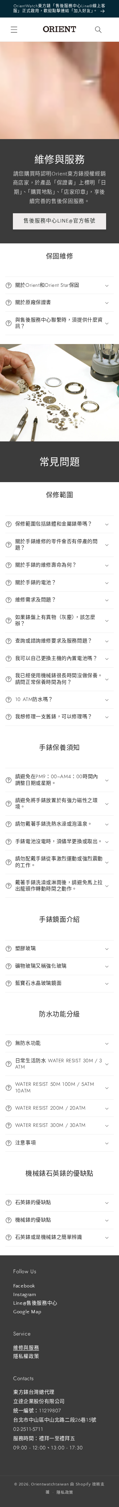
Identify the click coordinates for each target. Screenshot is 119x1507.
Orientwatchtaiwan (50, 1484)
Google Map (27, 1312)
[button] (13, 29)
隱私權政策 (26, 1356)
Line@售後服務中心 (35, 1303)
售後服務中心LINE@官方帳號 (59, 221)
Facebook (24, 1286)
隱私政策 (65, 1492)
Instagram (24, 1294)
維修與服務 (26, 1348)
